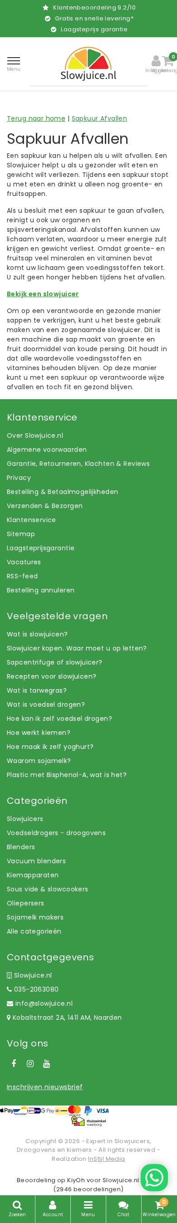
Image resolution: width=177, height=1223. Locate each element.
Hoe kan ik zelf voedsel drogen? (59, 718)
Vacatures (24, 562)
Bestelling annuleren (40, 590)
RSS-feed (22, 576)
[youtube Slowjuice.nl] (47, 1064)
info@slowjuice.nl (44, 1003)
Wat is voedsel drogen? (46, 704)
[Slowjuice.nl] (88, 64)
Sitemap (21, 533)
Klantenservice (31, 519)
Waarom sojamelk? (39, 760)
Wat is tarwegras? (37, 690)
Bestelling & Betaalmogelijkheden (62, 491)
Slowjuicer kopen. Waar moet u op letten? (77, 648)
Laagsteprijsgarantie (40, 548)
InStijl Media (106, 1159)
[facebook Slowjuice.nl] (13, 1064)
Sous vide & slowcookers (47, 889)
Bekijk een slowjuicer (43, 293)
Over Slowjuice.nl (35, 435)
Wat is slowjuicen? (37, 634)
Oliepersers (25, 903)
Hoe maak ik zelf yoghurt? (50, 746)
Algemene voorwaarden (47, 449)
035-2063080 (35, 989)
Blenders (21, 846)
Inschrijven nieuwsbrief (45, 1086)
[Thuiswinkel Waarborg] (88, 1121)
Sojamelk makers (35, 917)
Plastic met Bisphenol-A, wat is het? (67, 774)
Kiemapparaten (33, 875)
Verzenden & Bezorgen (45, 505)
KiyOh (76, 1180)
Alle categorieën (34, 931)
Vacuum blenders (36, 861)
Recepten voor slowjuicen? (52, 676)
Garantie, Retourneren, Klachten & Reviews (78, 463)
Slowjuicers (25, 818)
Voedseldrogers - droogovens (56, 832)
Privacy (19, 477)
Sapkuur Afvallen (100, 118)
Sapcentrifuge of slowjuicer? (55, 662)
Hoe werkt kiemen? (38, 732)
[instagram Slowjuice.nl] (30, 1064)
